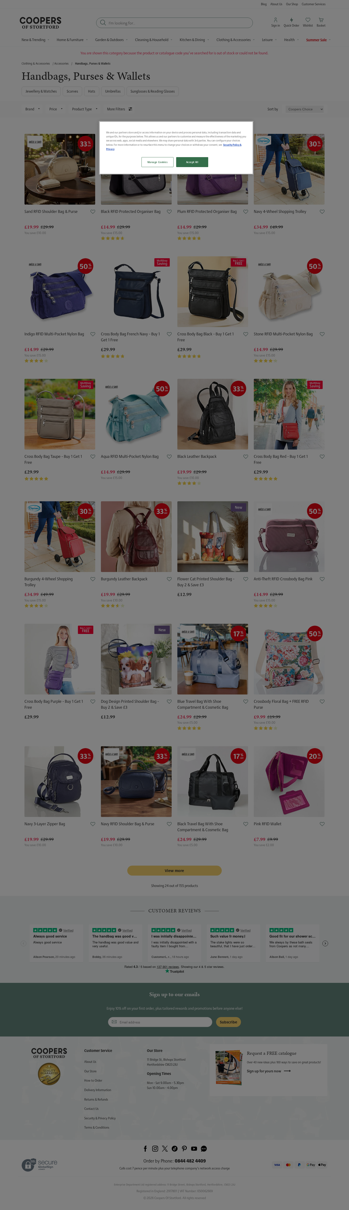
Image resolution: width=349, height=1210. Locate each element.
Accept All (192, 162)
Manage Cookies (157, 162)
